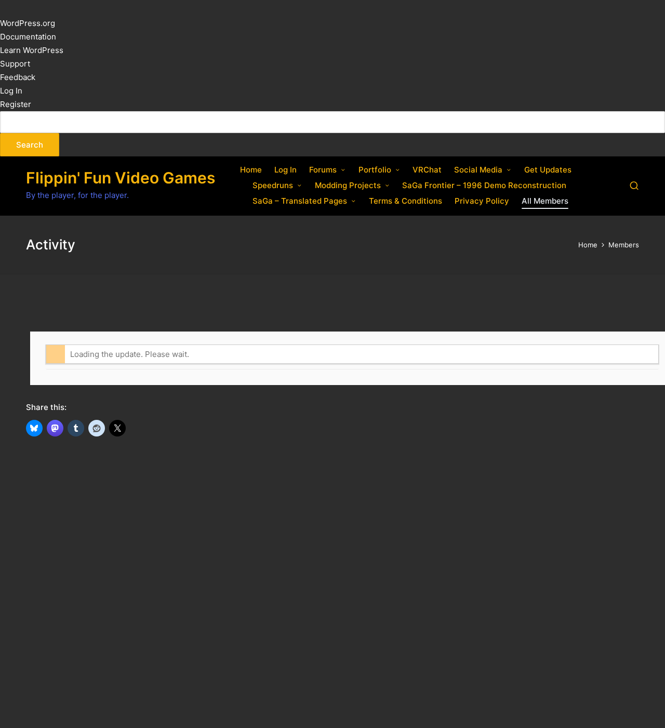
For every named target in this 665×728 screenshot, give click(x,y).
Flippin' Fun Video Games (120, 178)
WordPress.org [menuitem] (27, 23)
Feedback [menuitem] (17, 77)
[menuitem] (332, 133)
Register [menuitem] (15, 104)
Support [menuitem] (15, 64)
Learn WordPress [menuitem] (31, 50)
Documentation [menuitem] (28, 37)
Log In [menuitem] (11, 91)
